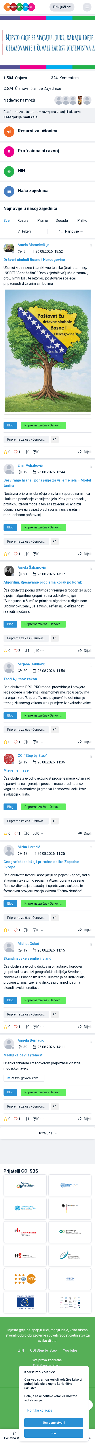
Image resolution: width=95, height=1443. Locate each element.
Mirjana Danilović (32, 664)
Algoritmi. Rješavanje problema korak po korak (43, 582)
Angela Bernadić (31, 1040)
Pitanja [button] (42, 220)
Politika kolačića (39, 1410)
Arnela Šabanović (32, 567)
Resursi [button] (23, 220)
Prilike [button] (82, 220)
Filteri (26, 231)
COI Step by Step (43, 1350)
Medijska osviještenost (23, 1055)
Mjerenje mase (16, 770)
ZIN (21, 1350)
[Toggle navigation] (87, 7)
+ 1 (55, 439)
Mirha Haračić (29, 847)
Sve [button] (7, 220)
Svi (53, 1433)
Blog (10, 425)
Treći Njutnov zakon (20, 679)
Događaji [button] (62, 220)
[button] (15, 1436)
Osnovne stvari (54, 1422)
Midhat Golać (28, 944)
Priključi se (62, 7)
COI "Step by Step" (32, 755)
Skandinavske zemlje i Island (27, 958)
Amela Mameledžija (33, 245)
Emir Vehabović (30, 465)
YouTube (70, 1350)
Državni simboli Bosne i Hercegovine (34, 260)
